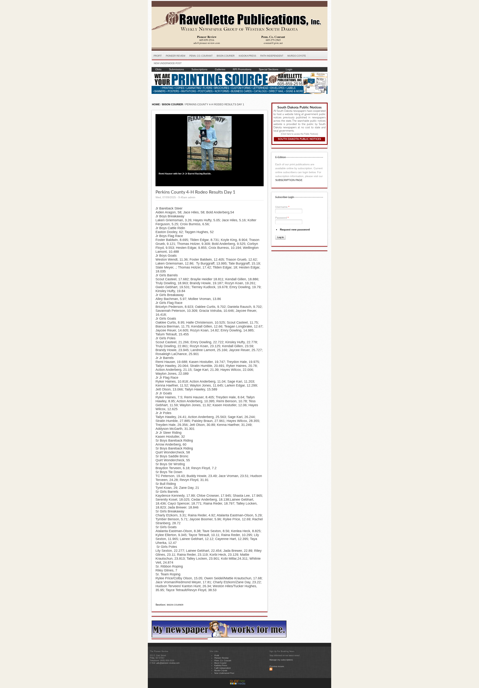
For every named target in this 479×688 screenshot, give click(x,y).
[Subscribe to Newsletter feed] (270, 670)
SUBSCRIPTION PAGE (288, 180)
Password (282, 217)
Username (282, 206)
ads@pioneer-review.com (167, 663)
